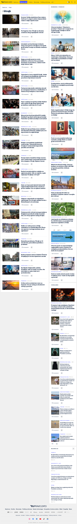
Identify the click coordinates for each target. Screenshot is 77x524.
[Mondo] (10, 512)
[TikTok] (43, 518)
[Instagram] (29, 518)
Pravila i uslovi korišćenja (42, 515)
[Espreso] (21, 512)
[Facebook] (33, 518)
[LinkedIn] (36, 518)
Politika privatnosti (53, 515)
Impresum (18, 515)
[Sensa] (53, 512)
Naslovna (4, 7)
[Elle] (26, 512)
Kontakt (23, 515)
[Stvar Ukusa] (66, 512)
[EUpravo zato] (6, 2)
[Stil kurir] (31, 512)
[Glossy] (35, 512)
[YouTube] (40, 518)
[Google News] (47, 518)
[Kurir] (16, 512)
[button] (25, 23)
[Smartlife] (47, 512)
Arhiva (59, 515)
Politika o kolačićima (30, 515)
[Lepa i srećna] (41, 512)
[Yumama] (60, 512)
